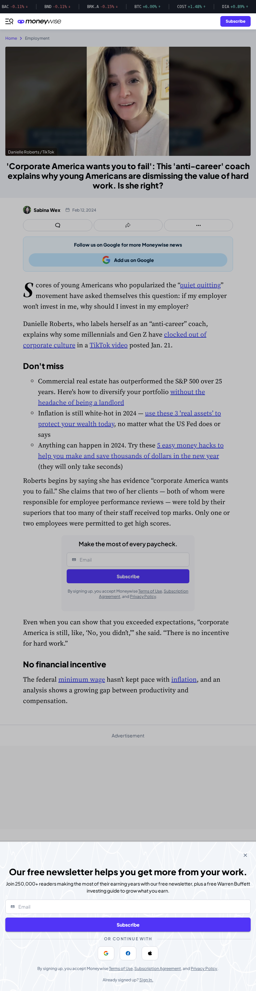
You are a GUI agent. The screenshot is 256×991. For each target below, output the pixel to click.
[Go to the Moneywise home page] (41, 21)
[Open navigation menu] (9, 21)
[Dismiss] (245, 855)
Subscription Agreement (157, 968)
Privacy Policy (204, 968)
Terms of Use (121, 968)
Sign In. (146, 979)
